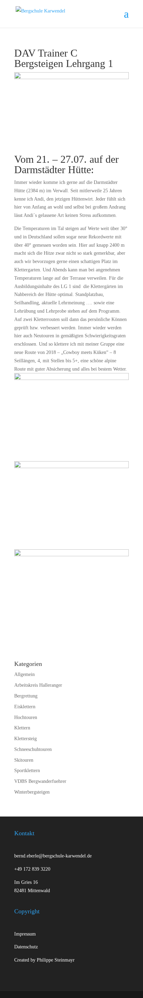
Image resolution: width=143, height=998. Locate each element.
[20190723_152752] (71, 593)
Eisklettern (24, 706)
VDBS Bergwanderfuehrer (40, 781)
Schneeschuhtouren (33, 749)
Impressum (25, 934)
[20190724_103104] (71, 417)
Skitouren (23, 760)
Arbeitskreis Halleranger (38, 685)
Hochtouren (25, 717)
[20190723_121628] (71, 505)
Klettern (22, 727)
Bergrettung (25, 696)
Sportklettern (27, 770)
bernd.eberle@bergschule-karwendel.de (53, 856)
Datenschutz (26, 946)
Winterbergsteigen (32, 792)
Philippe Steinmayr (56, 960)
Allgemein (24, 674)
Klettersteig (25, 738)
